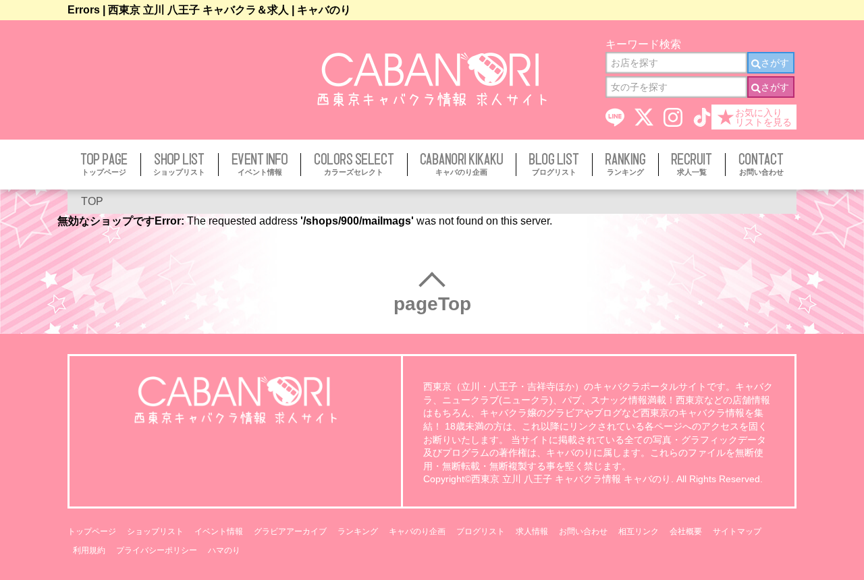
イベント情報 (218, 531)
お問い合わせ (583, 531)
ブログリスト (480, 531)
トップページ (92, 531)
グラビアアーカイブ (290, 531)
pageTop (432, 303)
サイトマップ (737, 531)
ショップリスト (155, 531)
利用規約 (89, 550)
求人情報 (532, 531)
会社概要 (686, 531)
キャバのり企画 (417, 531)
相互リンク (638, 531)
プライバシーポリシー (156, 550)
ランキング (358, 531)
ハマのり (224, 550)
